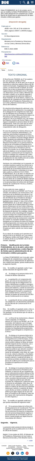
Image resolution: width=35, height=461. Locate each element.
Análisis (10, 70)
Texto (3, 70)
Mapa (24, 445)
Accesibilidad (11, 447)
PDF (7, 63)
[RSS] (7, 454)
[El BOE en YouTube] (27, 454)
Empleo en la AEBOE (17, 449)
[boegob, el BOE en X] (12, 454)
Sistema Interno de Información (14, 448)
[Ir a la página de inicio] (5, 3)
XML (17, 63)
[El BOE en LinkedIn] (22, 454)
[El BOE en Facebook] (17, 454)
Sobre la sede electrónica (14, 445)
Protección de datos (22, 447)
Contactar (4, 445)
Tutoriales (26, 448)
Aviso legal (30, 445)
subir (31, 440)
